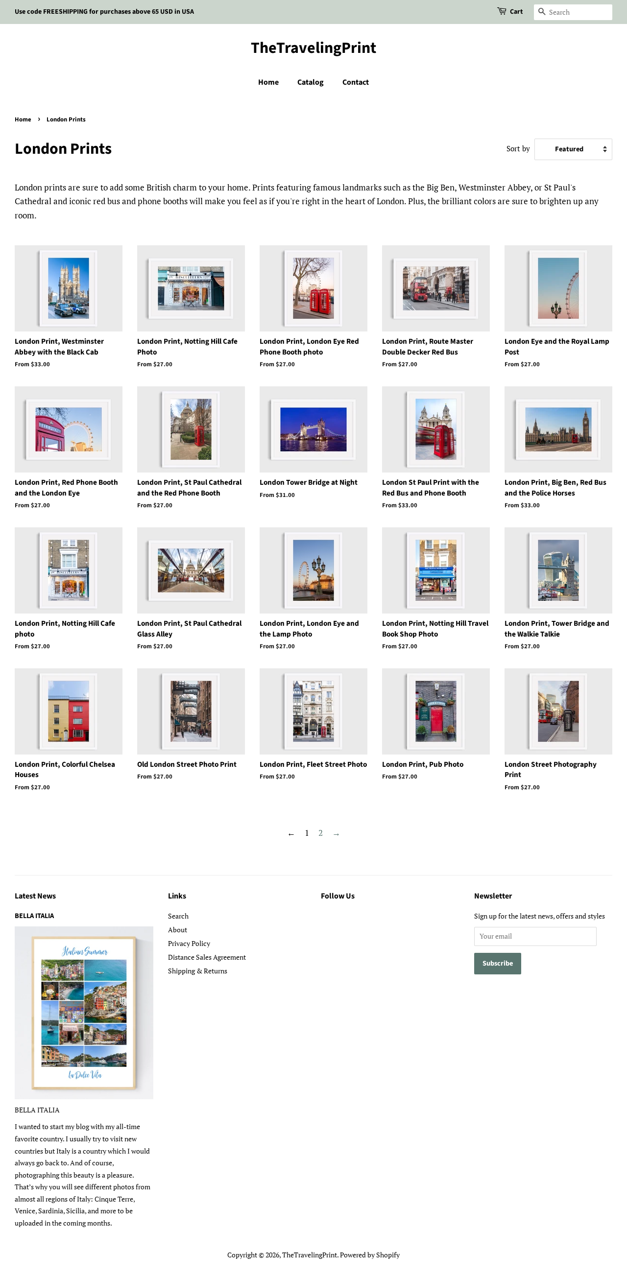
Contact (355, 82)
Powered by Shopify (370, 1254)
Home (268, 82)
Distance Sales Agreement (207, 957)
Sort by (518, 148)
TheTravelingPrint (313, 48)
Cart (516, 12)
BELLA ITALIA (34, 916)
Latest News (35, 896)
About (177, 929)
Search (178, 916)
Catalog (310, 82)
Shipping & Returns (197, 970)
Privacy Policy (189, 943)
